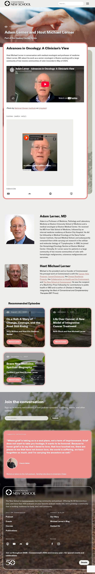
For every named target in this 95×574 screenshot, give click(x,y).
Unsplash (43, 108)
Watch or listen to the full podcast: (36, 474)
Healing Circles (22, 38)
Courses (9, 526)
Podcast (9, 517)
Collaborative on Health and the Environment (70, 279)
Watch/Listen (14, 342)
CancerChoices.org (56, 276)
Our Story (54, 517)
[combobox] (71, 3)
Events (9, 521)
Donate (84, 562)
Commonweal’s (28, 501)
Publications (11, 530)
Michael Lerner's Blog (60, 521)
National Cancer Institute (25, 108)
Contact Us (55, 526)
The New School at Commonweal (57, 282)
